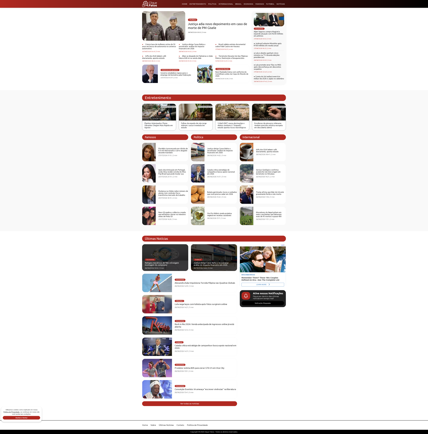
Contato (180, 425)
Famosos (259, 4)
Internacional (226, 4)
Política (212, 4)
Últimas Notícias (166, 425)
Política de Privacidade (197, 425)
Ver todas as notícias (189, 404)
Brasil (238, 4)
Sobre (153, 425)
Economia (248, 4)
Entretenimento (197, 4)
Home (184, 4)
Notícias (281, 4)
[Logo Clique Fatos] (149, 4)
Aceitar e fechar (21, 418)
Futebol (270, 4)
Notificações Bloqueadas (263, 303)
